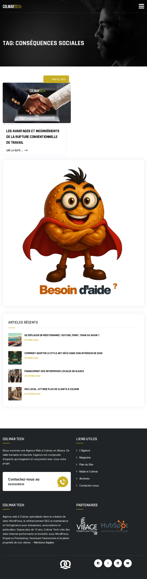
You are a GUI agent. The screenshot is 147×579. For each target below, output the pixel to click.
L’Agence (84, 450)
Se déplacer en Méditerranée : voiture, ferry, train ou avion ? (61, 335)
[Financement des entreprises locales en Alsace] (15, 375)
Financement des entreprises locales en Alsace (54, 371)
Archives (84, 478)
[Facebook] (98, 563)
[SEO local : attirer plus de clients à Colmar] (15, 393)
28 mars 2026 (31, 358)
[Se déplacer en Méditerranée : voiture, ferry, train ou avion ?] (15, 340)
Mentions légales (44, 542)
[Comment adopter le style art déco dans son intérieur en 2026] (15, 358)
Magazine (85, 457)
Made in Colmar (88, 471)
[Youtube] (128, 563)
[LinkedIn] (118, 563)
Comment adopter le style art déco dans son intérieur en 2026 (63, 353)
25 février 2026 (32, 376)
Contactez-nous (89, 485)
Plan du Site (86, 464)
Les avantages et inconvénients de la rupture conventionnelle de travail (32, 137)
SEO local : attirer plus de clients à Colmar (51, 389)
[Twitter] (108, 563)
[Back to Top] (139, 573)
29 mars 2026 (31, 340)
